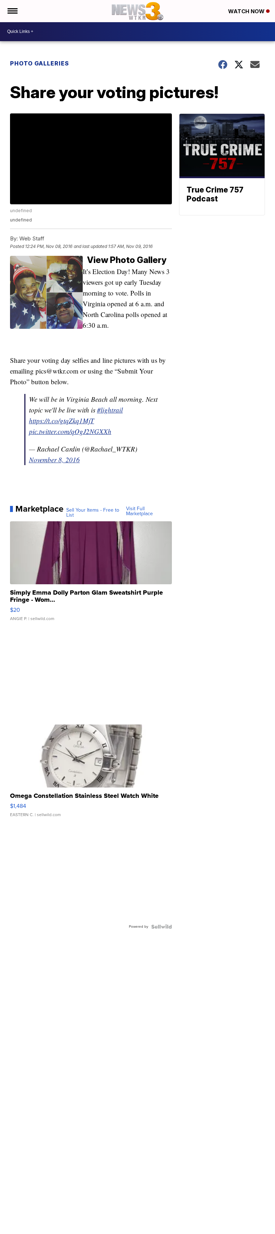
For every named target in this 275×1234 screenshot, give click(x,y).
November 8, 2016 (54, 459)
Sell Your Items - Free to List (92, 513)
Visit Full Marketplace (139, 511)
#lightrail (110, 409)
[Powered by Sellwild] (161, 926)
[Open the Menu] (12, 11)
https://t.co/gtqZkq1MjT (61, 420)
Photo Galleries (39, 63)
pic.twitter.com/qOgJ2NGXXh (70, 431)
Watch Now (247, 11)
